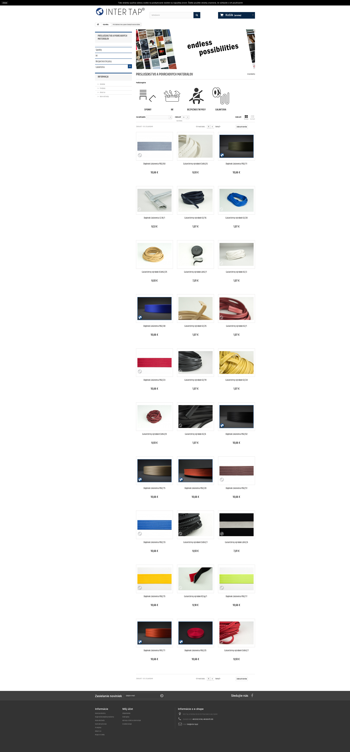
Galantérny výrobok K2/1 (236, 326)
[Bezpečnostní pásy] (196, 96)
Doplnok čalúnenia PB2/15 (154, 596)
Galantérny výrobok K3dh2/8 (154, 434)
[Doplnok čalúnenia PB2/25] (195, 633)
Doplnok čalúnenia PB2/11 (236, 163)
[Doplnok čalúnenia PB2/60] (154, 146)
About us (102, 92)
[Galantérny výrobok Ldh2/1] (195, 254)
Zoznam (252, 119)
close (5, 3)
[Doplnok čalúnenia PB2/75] (154, 471)
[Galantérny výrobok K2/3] (236, 254)
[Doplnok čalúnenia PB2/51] (236, 471)
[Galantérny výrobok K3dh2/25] (154, 254)
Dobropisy (125, 717)
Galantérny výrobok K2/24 (236, 380)
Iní (96, 55)
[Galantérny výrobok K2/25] (195, 308)
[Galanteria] (221, 96)
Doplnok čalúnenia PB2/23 (154, 380)
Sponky (99, 49)
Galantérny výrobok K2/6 (195, 434)
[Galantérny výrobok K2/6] (195, 416)
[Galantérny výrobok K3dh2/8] (154, 416)
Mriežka (246, 119)
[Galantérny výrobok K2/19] (195, 363)
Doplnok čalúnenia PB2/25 (195, 650)
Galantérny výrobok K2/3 (236, 272)
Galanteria (100, 67)
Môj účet (127, 709)
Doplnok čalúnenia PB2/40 (154, 326)
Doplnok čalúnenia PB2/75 (154, 488)
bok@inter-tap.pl (192, 724)
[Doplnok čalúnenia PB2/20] (195, 471)
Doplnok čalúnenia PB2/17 (236, 596)
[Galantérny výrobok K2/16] (195, 200)
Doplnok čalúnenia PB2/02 (236, 434)
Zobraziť (178, 117)
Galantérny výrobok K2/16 (195, 218)
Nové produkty (100, 713)
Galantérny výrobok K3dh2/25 (154, 272)
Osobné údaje (127, 724)
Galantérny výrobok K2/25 (195, 326)
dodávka (102, 84)
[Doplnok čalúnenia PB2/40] (154, 308)
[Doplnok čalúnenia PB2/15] (154, 579)
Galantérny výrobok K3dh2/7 (236, 650)
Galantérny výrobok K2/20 (236, 218)
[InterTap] (120, 11)
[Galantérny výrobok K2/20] (236, 200)
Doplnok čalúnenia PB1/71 (154, 650)
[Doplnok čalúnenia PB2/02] (236, 416)
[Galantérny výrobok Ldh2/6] (236, 525)
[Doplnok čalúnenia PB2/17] (236, 579)
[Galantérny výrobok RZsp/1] (195, 579)
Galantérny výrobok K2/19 (195, 380)
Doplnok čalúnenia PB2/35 (154, 542)
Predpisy (102, 88)
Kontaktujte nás (101, 724)
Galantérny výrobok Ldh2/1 (195, 272)
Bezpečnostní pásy (104, 61)
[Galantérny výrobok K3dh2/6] (195, 146)
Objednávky (126, 713)
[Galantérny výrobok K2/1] (236, 308)
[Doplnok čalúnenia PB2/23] (154, 363)
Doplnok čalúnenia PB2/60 (154, 163)
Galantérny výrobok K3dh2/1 (195, 542)
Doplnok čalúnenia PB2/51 (236, 488)
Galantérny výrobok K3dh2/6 (195, 163)
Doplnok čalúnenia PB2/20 (195, 488)
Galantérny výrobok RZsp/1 (195, 596)
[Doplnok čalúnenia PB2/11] (236, 146)
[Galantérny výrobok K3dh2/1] (195, 525)
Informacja (103, 77)
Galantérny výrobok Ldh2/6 (236, 542)
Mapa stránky (100, 734)
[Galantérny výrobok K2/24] (236, 363)
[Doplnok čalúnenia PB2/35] (154, 525)
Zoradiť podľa (140, 117)
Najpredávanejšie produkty (104, 717)
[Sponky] (148, 96)
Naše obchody (104, 96)
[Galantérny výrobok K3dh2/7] (236, 633)
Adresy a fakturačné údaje (131, 720)
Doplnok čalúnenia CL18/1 (154, 218)
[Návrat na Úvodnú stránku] (97, 24)
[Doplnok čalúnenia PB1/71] (154, 633)
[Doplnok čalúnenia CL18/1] (154, 200)
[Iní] (172, 96)
